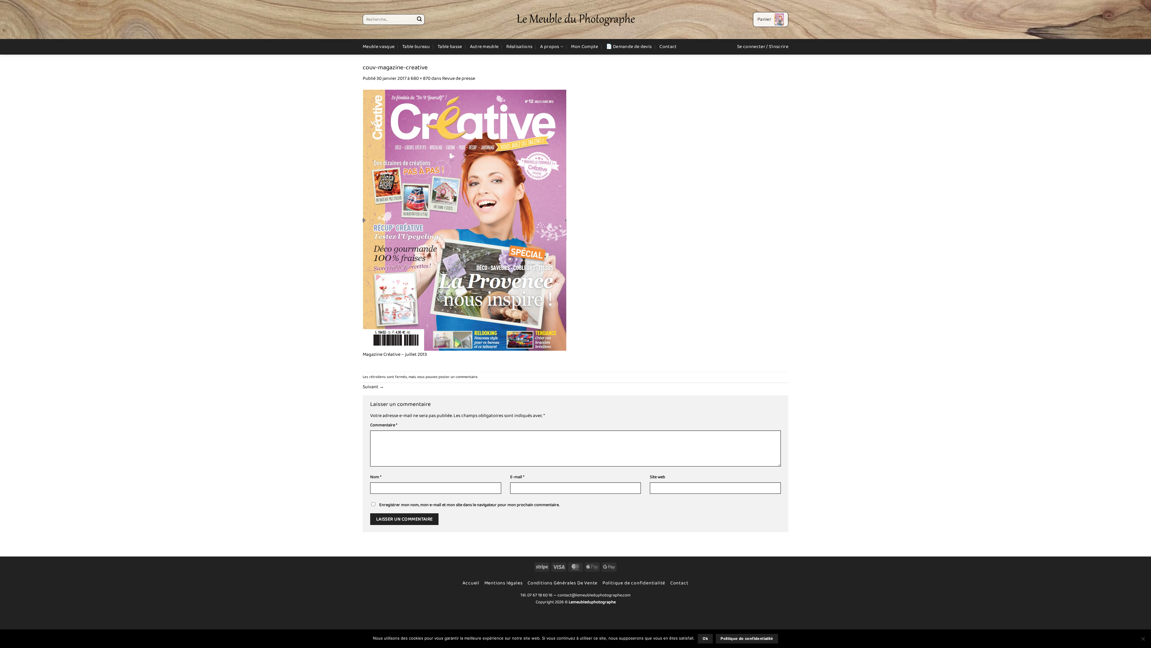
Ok (705, 638)
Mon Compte (584, 46)
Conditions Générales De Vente (562, 583)
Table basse (450, 46)
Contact (668, 46)
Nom (375, 477)
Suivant (373, 387)
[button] (770, 19)
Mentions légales (503, 583)
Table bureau (416, 46)
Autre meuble (484, 46)
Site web (657, 477)
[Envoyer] (419, 19)
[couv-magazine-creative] (465, 220)
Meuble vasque (378, 46)
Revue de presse (458, 78)
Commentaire (383, 425)
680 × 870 (420, 78)
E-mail (517, 477)
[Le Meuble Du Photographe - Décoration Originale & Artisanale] (575, 19)
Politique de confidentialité (633, 583)
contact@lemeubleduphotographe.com (594, 595)
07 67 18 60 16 (539, 595)
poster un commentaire (458, 377)
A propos (549, 46)
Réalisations (519, 46)
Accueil (470, 583)
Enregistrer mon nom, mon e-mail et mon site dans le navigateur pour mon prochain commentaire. (469, 504)
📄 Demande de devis (629, 46)
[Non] (1143, 640)
